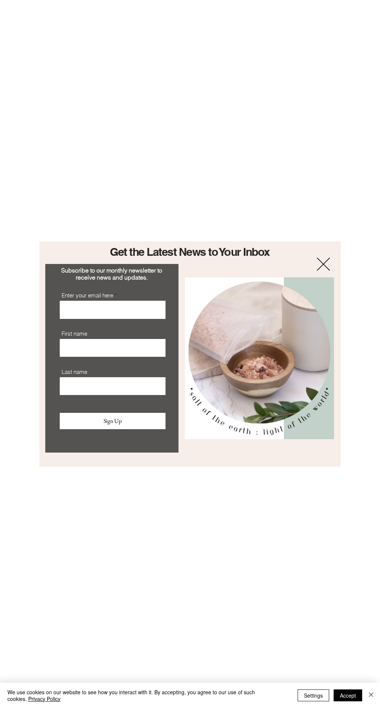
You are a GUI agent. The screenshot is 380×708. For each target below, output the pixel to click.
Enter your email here (87, 295)
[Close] (371, 695)
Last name (74, 372)
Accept (348, 695)
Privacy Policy (44, 698)
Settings (313, 695)
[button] (323, 264)
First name (74, 333)
